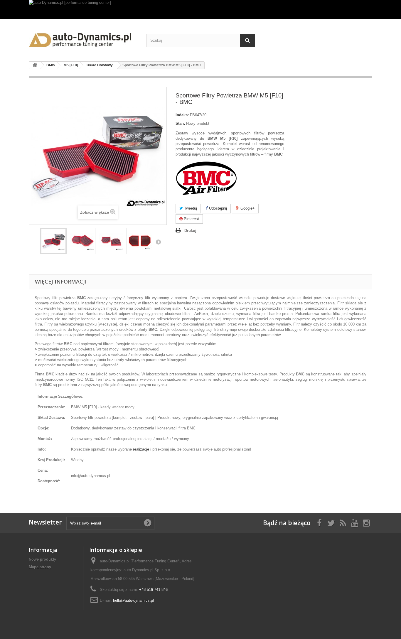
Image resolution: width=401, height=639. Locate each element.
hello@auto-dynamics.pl (133, 600)
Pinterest (191, 219)
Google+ (247, 208)
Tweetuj (190, 208)
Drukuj (190, 230)
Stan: (180, 123)
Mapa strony (40, 567)
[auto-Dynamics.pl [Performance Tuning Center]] (83, 38)
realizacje (141, 449)
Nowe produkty (42, 559)
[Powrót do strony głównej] (35, 65)
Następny (158, 242)
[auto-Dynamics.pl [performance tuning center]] (200, 9)
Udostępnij (217, 208)
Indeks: (182, 115)
